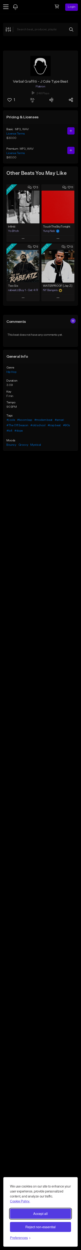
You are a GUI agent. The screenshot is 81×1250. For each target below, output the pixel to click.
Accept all (40, 1213)
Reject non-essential (40, 1226)
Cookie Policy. (20, 1201)
